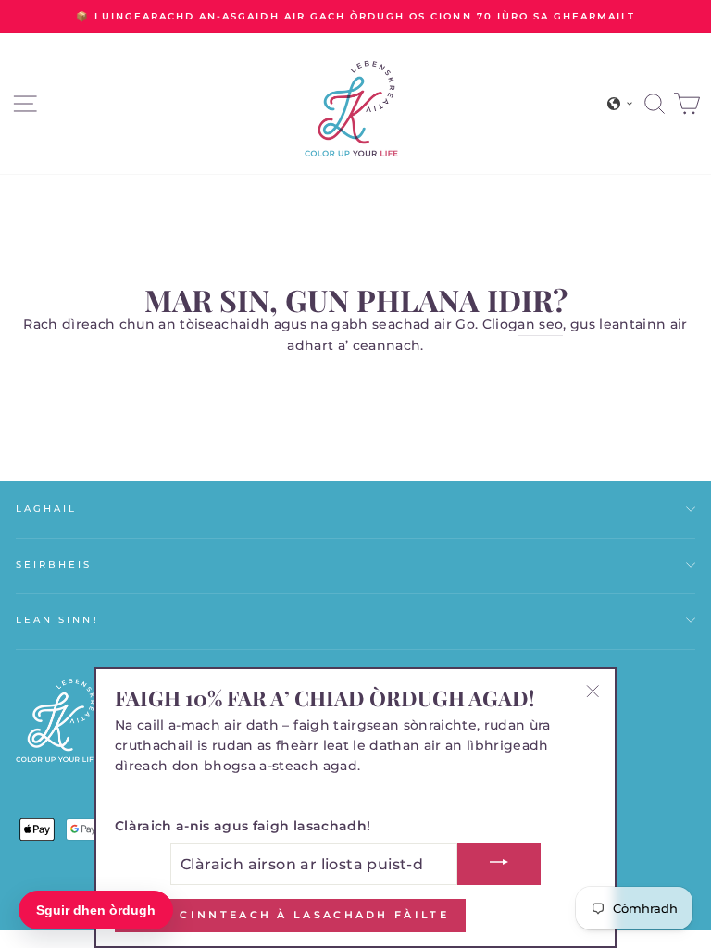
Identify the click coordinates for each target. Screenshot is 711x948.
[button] (620, 104)
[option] (355, 16)
